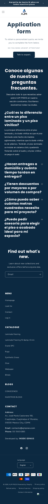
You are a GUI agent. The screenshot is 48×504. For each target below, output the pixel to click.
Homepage (10, 300)
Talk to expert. (24, 54)
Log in (7, 318)
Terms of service (24, 488)
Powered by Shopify (25, 484)
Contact (8, 312)
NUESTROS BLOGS (13, 397)
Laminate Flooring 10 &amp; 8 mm (20, 340)
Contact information (25, 492)
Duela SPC (9, 346)
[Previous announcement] (5, 3)
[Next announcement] (43, 3)
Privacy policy (40, 484)
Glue (7, 363)
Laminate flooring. (13, 334)
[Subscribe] (40, 274)
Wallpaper (9, 369)
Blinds (7, 375)
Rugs (7, 352)
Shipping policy (38, 488)
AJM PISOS (13, 484)
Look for (8, 306)
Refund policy (11, 488)
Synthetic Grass (12, 357)
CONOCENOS (11, 391)
